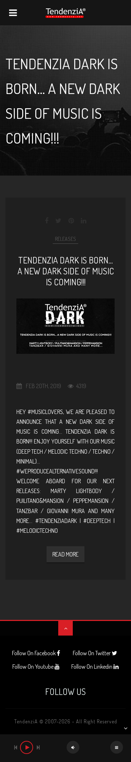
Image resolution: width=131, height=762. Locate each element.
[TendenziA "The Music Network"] (65, 13)
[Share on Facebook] (47, 220)
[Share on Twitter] (58, 220)
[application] (65, 748)
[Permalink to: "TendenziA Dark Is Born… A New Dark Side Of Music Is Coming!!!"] (65, 326)
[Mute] (73, 747)
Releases (65, 239)
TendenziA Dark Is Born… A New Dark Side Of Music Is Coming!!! (65, 271)
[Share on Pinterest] (71, 220)
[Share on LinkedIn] (83, 220)
